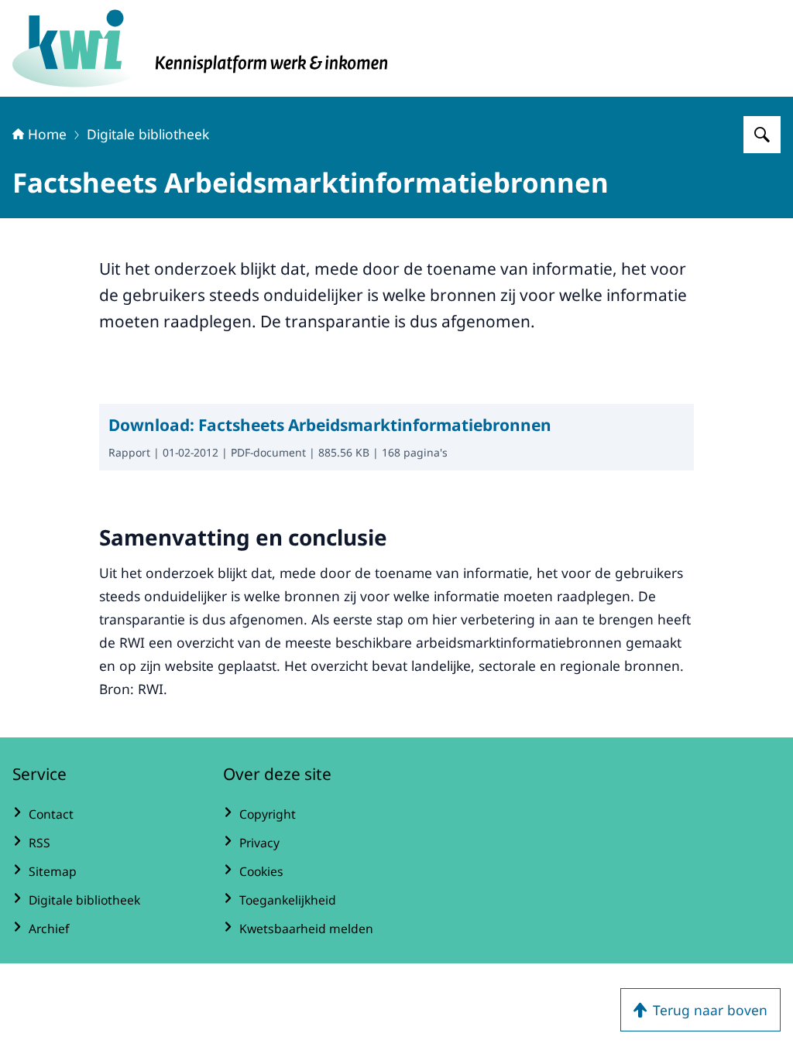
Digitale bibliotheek (148, 134)
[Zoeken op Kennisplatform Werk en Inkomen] (762, 134)
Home (47, 134)
